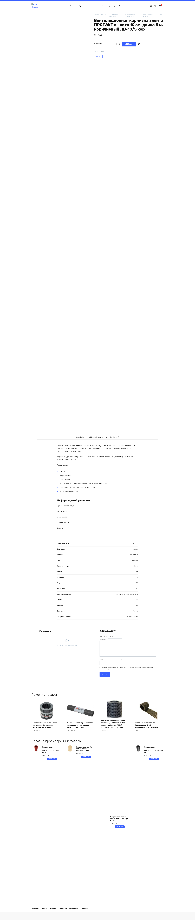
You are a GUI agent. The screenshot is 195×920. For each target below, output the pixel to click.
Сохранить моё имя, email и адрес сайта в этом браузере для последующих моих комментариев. (127, 668)
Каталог (73, 6)
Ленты (161, 14)
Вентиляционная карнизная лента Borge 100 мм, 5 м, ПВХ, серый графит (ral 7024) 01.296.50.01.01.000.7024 (113, 724)
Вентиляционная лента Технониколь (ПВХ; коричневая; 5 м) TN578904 (146, 725)
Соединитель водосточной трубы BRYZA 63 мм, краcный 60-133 (50, 750)
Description (80, 437)
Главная (96, 14)
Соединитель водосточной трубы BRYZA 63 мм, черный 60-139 (154, 750)
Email (121, 659)
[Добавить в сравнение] (143, 44)
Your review (104, 640)
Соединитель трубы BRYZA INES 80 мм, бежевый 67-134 (84, 749)
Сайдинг (84, 909)
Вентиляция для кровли (148, 15)
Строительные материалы (114, 15)
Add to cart (129, 44)
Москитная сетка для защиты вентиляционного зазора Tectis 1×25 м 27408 (80, 725)
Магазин (104, 14)
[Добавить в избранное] (139, 44)
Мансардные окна (49, 909)
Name (102, 659)
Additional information (98, 437)
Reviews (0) (115, 437)
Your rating (104, 636)
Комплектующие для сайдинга (113, 6)
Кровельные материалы (88, 6)
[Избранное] (155, 6)
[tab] (80, 437)
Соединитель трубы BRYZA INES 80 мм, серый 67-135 (119, 818)
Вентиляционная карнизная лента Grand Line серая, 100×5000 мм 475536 (45, 725)
